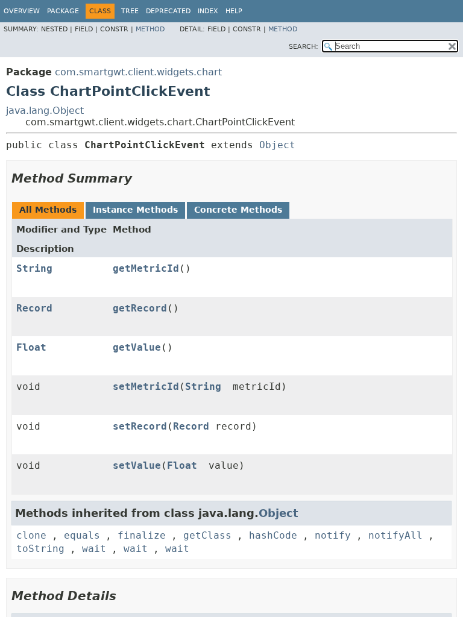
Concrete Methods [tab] (238, 210)
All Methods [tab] (48, 210)
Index (208, 11)
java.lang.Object (45, 110)
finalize (142, 535)
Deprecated (168, 11)
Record (34, 308)
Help (233, 11)
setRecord (140, 426)
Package (63, 11)
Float (31, 347)
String (34, 268)
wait (94, 548)
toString (40, 548)
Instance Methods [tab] (135, 210)
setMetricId (146, 386)
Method (150, 29)
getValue (137, 347)
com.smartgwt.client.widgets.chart (138, 72)
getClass (207, 535)
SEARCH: (303, 47)
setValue (137, 465)
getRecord (140, 308)
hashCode (273, 535)
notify (333, 535)
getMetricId (146, 268)
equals (82, 535)
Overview (22, 11)
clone (31, 535)
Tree (130, 11)
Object (277, 145)
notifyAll (395, 535)
